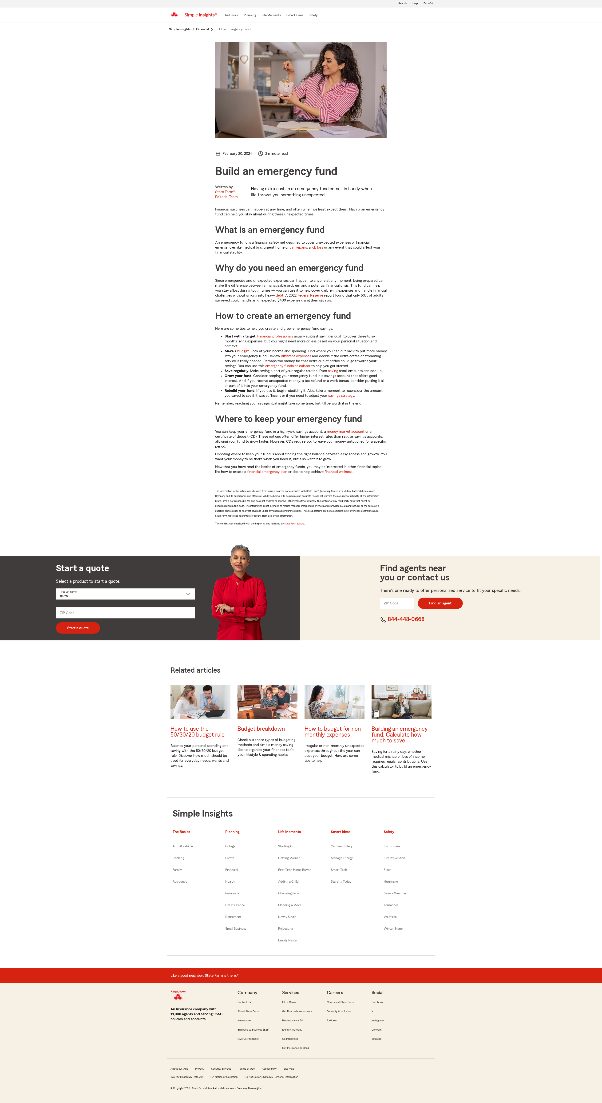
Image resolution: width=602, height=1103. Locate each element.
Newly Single (287, 917)
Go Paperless (290, 1038)
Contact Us (244, 1002)
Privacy (199, 1068)
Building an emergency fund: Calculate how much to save (400, 735)
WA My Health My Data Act (186, 1076)
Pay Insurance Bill (292, 1020)
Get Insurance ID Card (295, 1048)
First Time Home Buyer (294, 870)
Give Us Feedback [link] (248, 1038)
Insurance (232, 893)
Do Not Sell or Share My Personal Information (271, 1076)
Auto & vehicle (183, 846)
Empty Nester (288, 940)
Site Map (289, 1068)
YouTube (376, 1038)
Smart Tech (339, 870)
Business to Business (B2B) (253, 1029)
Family (177, 870)
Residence (180, 881)
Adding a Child (288, 881)
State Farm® (226, 194)
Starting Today (341, 881)
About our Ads (179, 1068)
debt (279, 295)
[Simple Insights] (200, 17)
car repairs (298, 247)
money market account (345, 431)
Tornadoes (391, 905)
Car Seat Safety (341, 846)
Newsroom (244, 1020)
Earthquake (392, 846)
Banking (178, 858)
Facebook (377, 1002)
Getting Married (289, 858)
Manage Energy (342, 858)
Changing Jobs (288, 893)
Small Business (235, 928)
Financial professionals (275, 336)
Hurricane (391, 881)
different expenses (296, 356)
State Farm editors (294, 523)
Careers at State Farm (340, 1002)
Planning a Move (289, 905)
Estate (229, 858)
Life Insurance (235, 905)
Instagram (378, 1020)
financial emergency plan (267, 472)
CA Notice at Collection (224, 1076)
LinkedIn (376, 1029)
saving (333, 371)
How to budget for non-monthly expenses (334, 732)
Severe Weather (395, 893)
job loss (317, 247)
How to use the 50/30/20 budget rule (197, 732)
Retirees (332, 1020)
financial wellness (338, 472)
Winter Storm (393, 928)
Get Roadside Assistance (297, 1011)
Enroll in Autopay (292, 1029)
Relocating (285, 928)
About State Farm (248, 1011)
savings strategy (341, 395)
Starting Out (287, 846)
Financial (231, 870)
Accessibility (269, 1068)
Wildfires (390, 917)
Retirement (233, 917)
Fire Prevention (394, 858)
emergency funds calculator (287, 366)
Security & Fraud (221, 1068)
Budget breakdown (261, 729)
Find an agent (440, 603)
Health (230, 881)
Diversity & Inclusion (339, 1011)
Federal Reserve (310, 295)
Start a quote (78, 628)
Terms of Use (246, 1068)
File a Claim (289, 1002)
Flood (388, 870)
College (230, 846)
